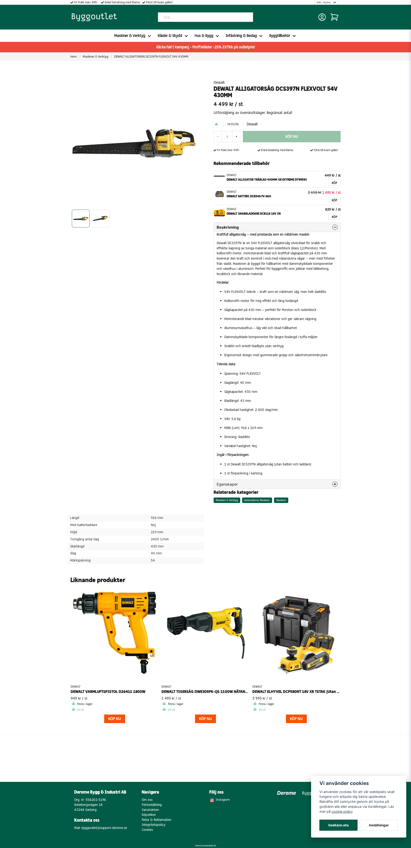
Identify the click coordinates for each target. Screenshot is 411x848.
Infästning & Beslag (241, 35)
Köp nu (114, 718)
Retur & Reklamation (156, 820)
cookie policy (342, 811)
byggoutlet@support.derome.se (104, 828)
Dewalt (219, 82)
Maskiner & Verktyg (129, 35)
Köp (334, 183)
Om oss (147, 800)
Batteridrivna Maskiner (257, 500)
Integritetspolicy (153, 825)
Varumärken (150, 810)
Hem (73, 56)
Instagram (223, 799)
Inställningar (379, 825)
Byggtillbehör (279, 35)
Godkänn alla (338, 825)
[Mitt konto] (322, 17)
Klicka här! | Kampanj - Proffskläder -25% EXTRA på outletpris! (205, 47)
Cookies (147, 830)
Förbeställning (152, 805)
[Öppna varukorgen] (334, 17)
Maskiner (281, 500)
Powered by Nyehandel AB (205, 845)
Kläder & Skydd (170, 35)
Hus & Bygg (204, 35)
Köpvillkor (149, 815)
